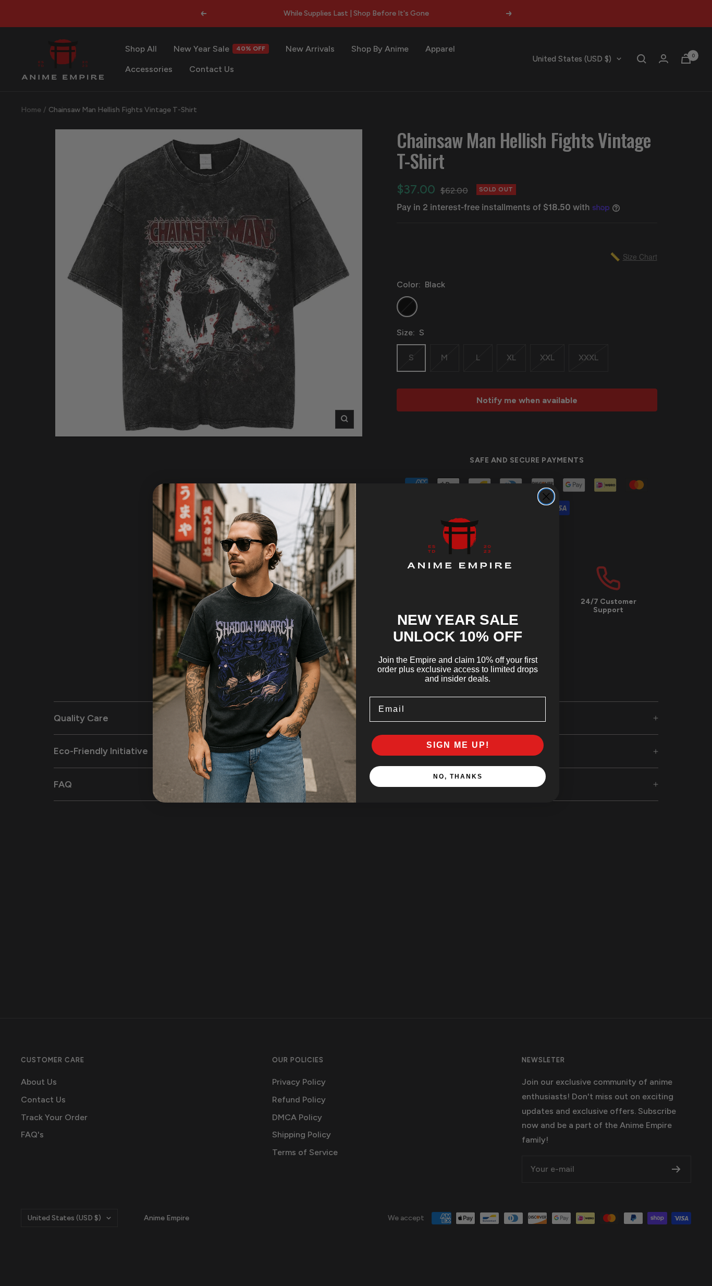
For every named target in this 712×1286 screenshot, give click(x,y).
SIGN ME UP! (457, 745)
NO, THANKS (458, 776)
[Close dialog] (546, 496)
